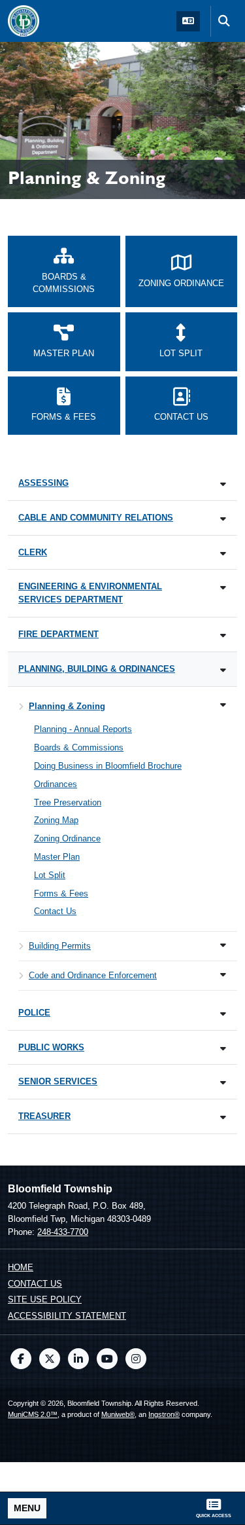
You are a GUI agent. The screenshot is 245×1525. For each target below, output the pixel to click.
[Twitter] (49, 1358)
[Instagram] (135, 1358)
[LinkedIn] (78, 1358)
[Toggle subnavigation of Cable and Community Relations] (223, 519)
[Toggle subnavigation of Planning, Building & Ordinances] (223, 670)
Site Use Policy (45, 1299)
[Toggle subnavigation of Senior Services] (223, 1083)
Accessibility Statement (67, 1316)
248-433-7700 (62, 1232)
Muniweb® (118, 1414)
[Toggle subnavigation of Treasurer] (223, 1117)
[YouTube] (107, 1358)
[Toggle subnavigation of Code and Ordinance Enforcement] (223, 975)
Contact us (35, 1284)
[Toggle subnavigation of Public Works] (223, 1048)
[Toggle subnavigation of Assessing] (223, 484)
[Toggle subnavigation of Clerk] (223, 553)
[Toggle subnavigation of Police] (223, 1014)
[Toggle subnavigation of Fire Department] (223, 635)
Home (20, 1267)
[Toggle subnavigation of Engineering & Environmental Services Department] (223, 588)
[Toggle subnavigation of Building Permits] (223, 945)
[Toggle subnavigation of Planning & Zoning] (223, 705)
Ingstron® (164, 1414)
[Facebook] (20, 1358)
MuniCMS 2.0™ (32, 1414)
